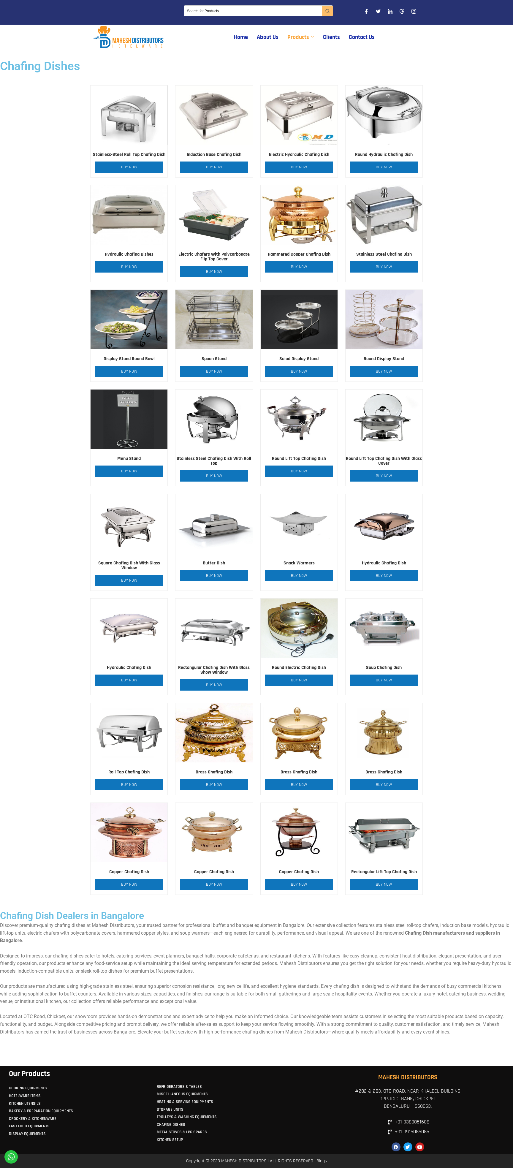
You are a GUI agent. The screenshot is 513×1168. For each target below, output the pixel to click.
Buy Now (129, 167)
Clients (331, 37)
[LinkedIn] (390, 12)
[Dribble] (402, 12)
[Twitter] (378, 12)
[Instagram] (413, 12)
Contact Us (362, 37)
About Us (267, 37)
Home (241, 37)
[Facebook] (366, 12)
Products (298, 37)
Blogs (321, 1161)
